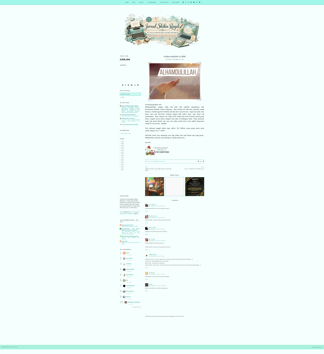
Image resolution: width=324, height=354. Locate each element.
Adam (150, 284)
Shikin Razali (153, 254)
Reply (146, 211)
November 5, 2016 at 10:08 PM (157, 240)
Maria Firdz (152, 227)
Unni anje (152, 272)
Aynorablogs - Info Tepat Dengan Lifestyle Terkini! (131, 229)
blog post (133, 214)
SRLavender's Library (128, 118)
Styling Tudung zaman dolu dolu (130, 226)
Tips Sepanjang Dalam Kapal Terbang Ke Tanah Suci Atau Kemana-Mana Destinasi (131, 233)
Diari (148, 161)
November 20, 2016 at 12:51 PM (157, 285)
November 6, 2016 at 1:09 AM (157, 256)
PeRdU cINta (153, 216)
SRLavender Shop (126, 133)
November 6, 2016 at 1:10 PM (157, 274)
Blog (133, 2)
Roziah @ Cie (130, 291)
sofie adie (129, 258)
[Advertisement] (174, 333)
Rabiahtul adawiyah (134, 302)
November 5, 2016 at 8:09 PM (157, 206)
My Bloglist (163, 2)
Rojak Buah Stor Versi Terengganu (130, 116)
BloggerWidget (136, 307)
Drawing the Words (127, 225)
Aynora (128, 296)
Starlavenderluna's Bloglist (130, 124)
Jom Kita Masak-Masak (129, 114)
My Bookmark (152, 2)
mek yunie (152, 239)
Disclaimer (175, 2)
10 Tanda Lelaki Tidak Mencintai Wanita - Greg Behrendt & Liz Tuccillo (131, 121)
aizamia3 (124, 241)
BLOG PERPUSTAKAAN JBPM (130, 106)
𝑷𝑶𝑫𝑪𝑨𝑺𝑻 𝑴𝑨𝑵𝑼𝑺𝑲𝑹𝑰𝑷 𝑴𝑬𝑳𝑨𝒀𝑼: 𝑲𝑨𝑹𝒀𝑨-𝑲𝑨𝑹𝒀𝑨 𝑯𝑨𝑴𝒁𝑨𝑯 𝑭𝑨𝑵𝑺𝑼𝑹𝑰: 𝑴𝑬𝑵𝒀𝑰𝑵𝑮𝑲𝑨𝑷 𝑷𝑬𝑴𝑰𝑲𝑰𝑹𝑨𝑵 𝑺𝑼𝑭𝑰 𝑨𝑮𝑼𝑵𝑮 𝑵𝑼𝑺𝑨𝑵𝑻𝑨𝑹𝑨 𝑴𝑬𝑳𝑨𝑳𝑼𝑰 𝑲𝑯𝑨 (131, 110)
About (141, 2)
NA (127, 280)
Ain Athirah (152, 204)
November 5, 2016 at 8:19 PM (157, 217)
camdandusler (130, 285)
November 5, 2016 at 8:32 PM (157, 229)
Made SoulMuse (317, 347)
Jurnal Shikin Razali (12, 346)
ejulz (121, 207)
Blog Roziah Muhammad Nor (130, 236)
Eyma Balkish (130, 269)
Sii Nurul (128, 263)
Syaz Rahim (129, 274)
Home (127, 2)
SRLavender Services (158, 161)
